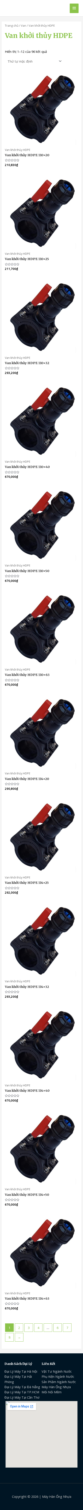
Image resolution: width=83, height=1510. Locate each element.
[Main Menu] (74, 8)
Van (23, 26)
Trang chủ (11, 26)
